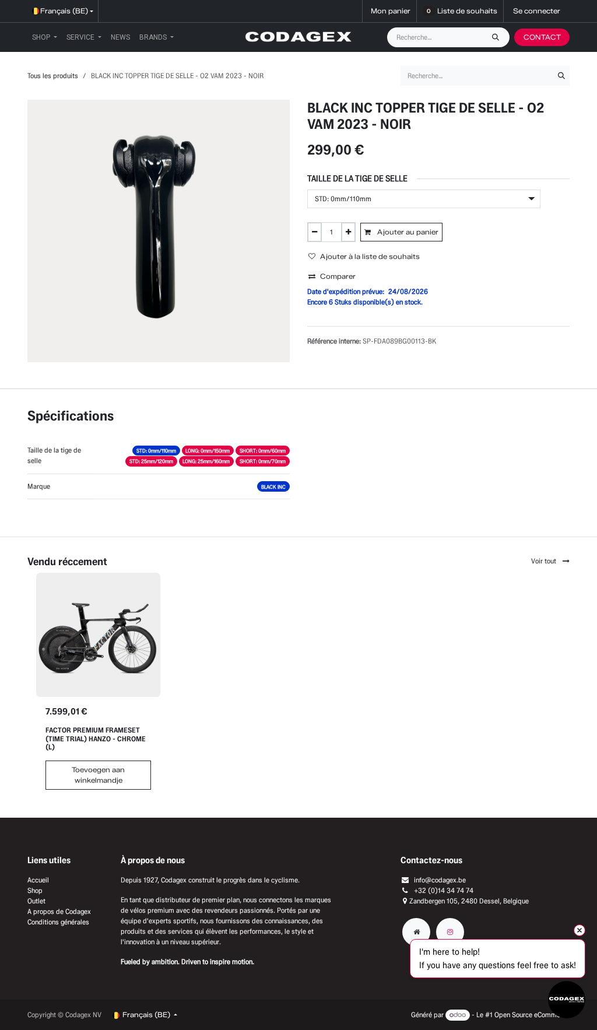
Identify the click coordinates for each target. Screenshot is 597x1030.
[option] (298, 686)
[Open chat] (566, 999)
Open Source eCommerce (532, 1014)
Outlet (36, 900)
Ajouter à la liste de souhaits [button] (370, 256)
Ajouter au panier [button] (406, 231)
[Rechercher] (498, 37)
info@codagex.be (440, 879)
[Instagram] (450, 932)
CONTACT (542, 37)
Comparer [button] (338, 276)
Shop (35, 890)
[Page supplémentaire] (416, 932)
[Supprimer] (314, 232)
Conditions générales (58, 921)
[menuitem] (44, 37)
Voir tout (544, 560)
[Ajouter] (348, 232)
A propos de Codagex (59, 911)
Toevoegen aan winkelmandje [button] (98, 774)
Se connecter (536, 10)
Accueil (38, 879)
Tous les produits (52, 75)
